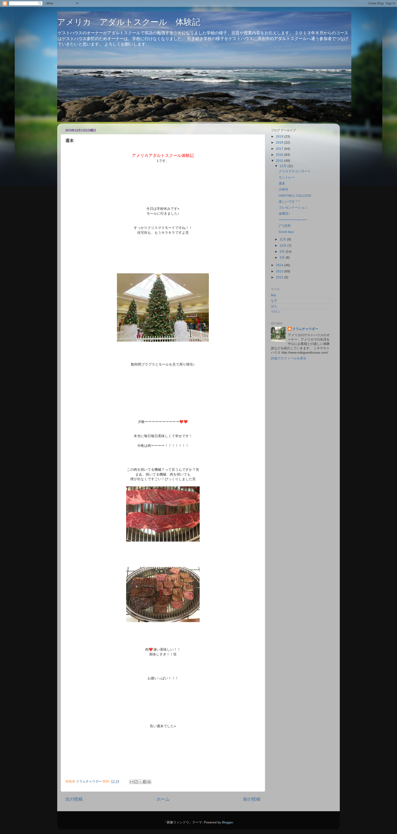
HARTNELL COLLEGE (295, 195)
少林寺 (283, 189)
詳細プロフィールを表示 (288, 358)
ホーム (163, 799)
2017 (280, 148)
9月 (283, 251)
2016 (280, 154)
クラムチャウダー (305, 329)
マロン (276, 311)
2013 (280, 271)
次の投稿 (74, 799)
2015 (280, 160)
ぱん (274, 306)
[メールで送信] (131, 781)
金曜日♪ (284, 213)
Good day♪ (287, 232)
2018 (280, 142)
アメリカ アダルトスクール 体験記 (128, 22)
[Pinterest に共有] (149, 781)
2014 (280, 265)
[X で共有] (140, 781)
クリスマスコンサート (295, 171)
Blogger (227, 822)
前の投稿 (252, 799)
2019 (280, 136)
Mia (273, 295)
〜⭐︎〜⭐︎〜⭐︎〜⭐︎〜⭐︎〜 (293, 220)
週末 (282, 183)
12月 (283, 166)
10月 (283, 245)
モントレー (287, 177)
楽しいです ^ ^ (289, 201)
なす (274, 300)
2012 (280, 277)
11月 (283, 239)
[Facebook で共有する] (144, 781)
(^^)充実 (285, 226)
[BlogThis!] (136, 781)
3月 (283, 257)
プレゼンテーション (293, 207)
